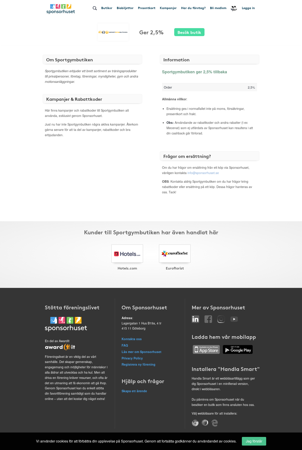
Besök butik (189, 32)
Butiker (106, 8)
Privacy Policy (132, 358)
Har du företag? (193, 8)
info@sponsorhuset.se (203, 173)
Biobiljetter (125, 8)
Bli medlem (218, 8)
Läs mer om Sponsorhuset (141, 351)
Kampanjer (168, 8)
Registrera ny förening (138, 364)
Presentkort (146, 8)
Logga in (248, 8)
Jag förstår (254, 441)
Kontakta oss (132, 339)
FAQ (125, 345)
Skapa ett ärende (134, 391)
